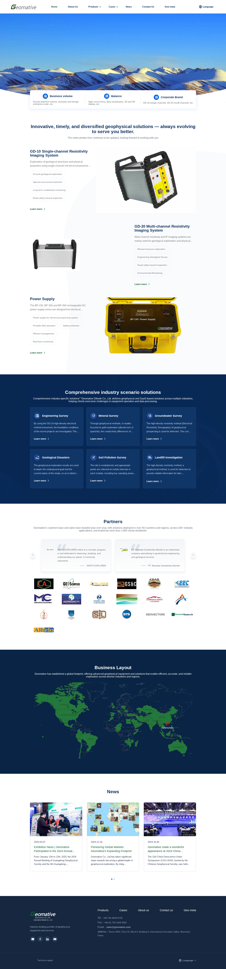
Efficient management (43, 333)
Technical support (45, 960)
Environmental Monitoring (149, 273)
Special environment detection (47, 182)
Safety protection (71, 325)
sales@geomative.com (115, 927)
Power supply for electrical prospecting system (55, 317)
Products (93, 6)
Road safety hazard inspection (47, 198)
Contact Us (148, 6)
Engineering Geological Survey (152, 257)
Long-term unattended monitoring (49, 190)
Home (54, 6)
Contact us (166, 910)
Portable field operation (44, 325)
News (129, 6)
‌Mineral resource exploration (151, 249)
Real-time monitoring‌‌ (43, 341)
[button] (110, 86)
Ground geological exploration (47, 174)
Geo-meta (170, 6)
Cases (112, 6)
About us (143, 910)
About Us (73, 6)
